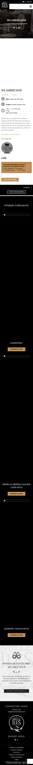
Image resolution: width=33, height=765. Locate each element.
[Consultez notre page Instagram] (17, 740)
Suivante (26, 187)
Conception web (16, 763)
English (29, 2)
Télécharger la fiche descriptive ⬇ (11, 134)
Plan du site (16, 752)
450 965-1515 (16, 710)
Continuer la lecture (16, 349)
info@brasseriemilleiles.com (16, 712)
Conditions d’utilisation (16, 750)
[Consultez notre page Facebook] (15, 740)
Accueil (8, 24)
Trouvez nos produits (16, 691)
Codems (24, 763)
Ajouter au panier (10, 179)
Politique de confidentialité (16, 747)
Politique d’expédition (16, 757)
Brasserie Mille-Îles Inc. (16, 762)
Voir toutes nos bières (16, 192)
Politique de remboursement (16, 754)
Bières (13, 24)
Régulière (14, 95)
